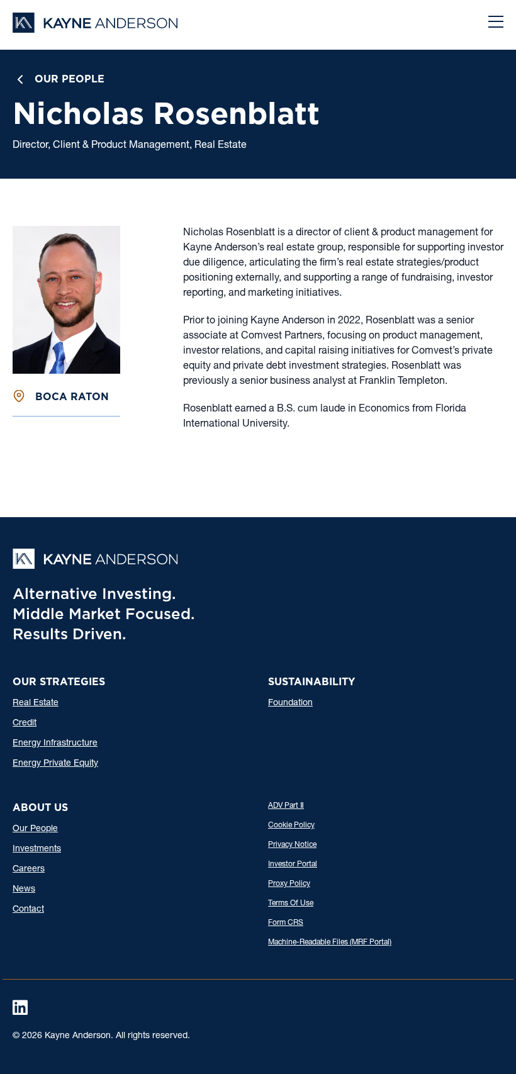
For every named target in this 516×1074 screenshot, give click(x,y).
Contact (28, 909)
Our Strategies (59, 682)
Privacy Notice (292, 845)
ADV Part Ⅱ (286, 806)
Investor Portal (292, 864)
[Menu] (495, 23)
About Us (40, 808)
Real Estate (36, 703)
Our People (69, 79)
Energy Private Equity (55, 763)
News (24, 889)
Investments (37, 849)
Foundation (290, 703)
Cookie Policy (291, 825)
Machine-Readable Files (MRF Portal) (329, 942)
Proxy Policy (289, 884)
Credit (24, 723)
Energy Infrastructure (55, 743)
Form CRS (285, 923)
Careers (29, 869)
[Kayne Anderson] (95, 28)
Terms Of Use (290, 903)
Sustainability (311, 682)
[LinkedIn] (20, 1007)
